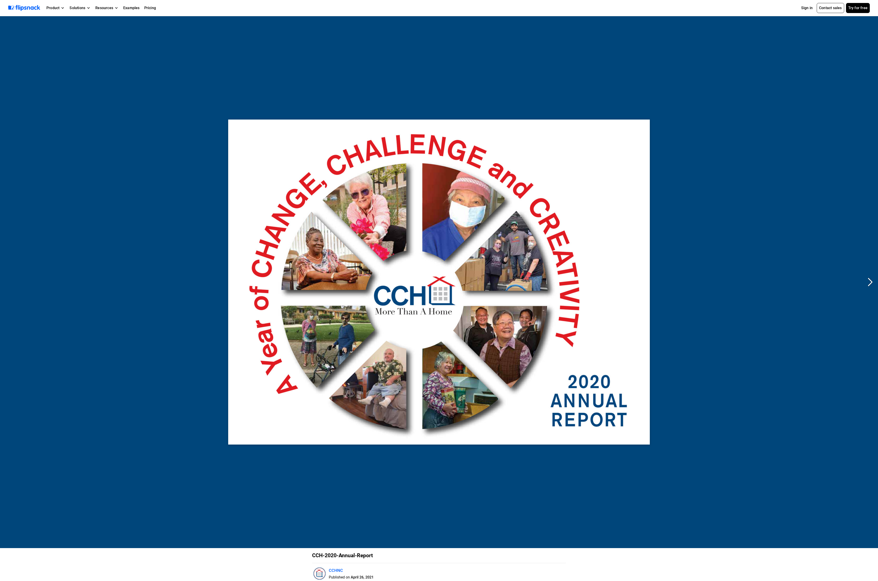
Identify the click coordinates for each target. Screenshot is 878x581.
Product (52, 8)
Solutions (77, 8)
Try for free (857, 8)
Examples (131, 8)
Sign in (807, 8)
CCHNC (336, 570)
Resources (104, 8)
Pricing (150, 8)
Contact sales (830, 8)
